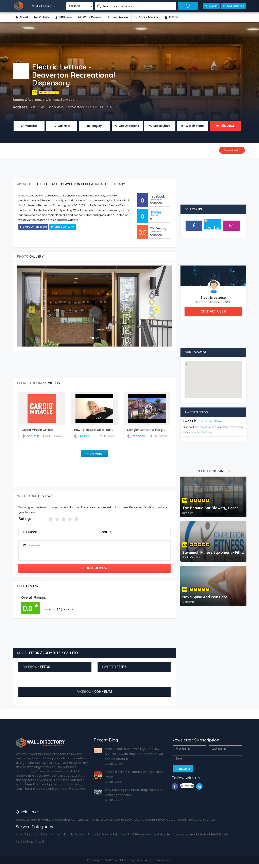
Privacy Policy (131, 819)
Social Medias (148, 17)
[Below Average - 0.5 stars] (46, 519)
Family (68, 834)
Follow (173, 17)
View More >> (232, 150)
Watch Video (194, 126)
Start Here (42, 6)
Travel (39, 841)
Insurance (180, 834)
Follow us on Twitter (197, 432)
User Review (119, 17)
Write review (31, 545)
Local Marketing (189, 819)
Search (188, 6)
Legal (193, 834)
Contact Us (80, 819)
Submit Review (94, 568)
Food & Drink (111, 834)
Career (171, 819)
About (23, 17)
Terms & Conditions (105, 819)
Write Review (91, 17)
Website (30, 126)
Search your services (118, 6)
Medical (204, 834)
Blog (66, 819)
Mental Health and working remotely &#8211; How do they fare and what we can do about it (134, 754)
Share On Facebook (34, 226)
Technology (24, 841)
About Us (23, 819)
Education (31, 834)
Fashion (80, 834)
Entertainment (52, 834)
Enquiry (96, 126)
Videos (57, 819)
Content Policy (153, 819)
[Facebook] (194, 226)
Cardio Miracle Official (37, 430)
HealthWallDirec (211, 421)
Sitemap (209, 819)
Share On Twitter (64, 226)
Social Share (162, 126)
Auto (19, 834)
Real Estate (219, 834)
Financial (94, 834)
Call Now (63, 126)
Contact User (213, 311)
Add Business (235, 6)
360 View (65, 17)
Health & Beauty (133, 834)
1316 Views (227, 126)
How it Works (40, 819)
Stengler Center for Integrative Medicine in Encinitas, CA (166, 430)
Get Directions (128, 126)
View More (94, 453)
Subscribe (183, 769)
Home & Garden (159, 834)
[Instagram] (231, 226)
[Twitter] (212, 226)
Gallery (43, 17)
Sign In (213, 6)
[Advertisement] (129, 167)
